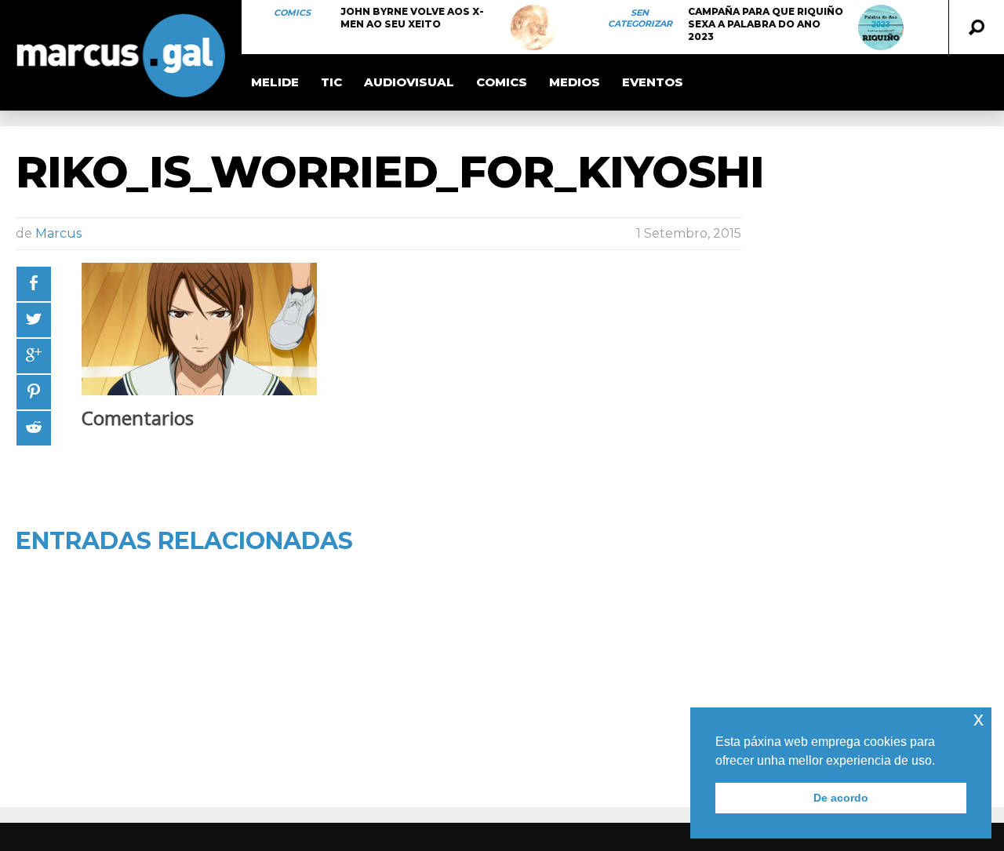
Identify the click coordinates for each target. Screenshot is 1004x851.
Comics (292, 12)
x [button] (978, 718)
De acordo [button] (840, 797)
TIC (331, 82)
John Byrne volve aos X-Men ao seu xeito (412, 17)
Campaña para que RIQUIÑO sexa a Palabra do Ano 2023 (765, 23)
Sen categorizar (640, 18)
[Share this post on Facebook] (33, 284)
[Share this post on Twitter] (33, 320)
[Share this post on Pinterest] (33, 392)
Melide (275, 82)
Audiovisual (409, 82)
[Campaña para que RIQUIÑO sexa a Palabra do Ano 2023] (881, 27)
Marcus (58, 233)
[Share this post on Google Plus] (33, 356)
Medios (574, 82)
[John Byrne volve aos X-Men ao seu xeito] (533, 27)
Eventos (652, 82)
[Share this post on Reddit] (33, 428)
